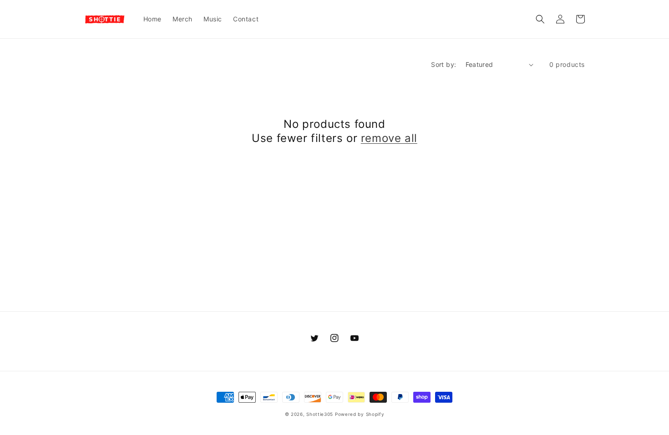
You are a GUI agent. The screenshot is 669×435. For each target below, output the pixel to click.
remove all (389, 138)
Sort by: (443, 64)
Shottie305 (319, 414)
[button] (540, 19)
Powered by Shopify (360, 414)
